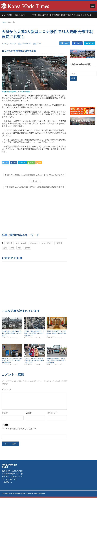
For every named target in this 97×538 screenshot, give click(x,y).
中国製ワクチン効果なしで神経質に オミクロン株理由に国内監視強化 (12, 360)
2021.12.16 (6, 364)
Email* (28, 413)
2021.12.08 (28, 364)
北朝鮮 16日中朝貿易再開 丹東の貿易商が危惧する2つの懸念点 (11, 333)
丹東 (5, 248)
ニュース (12, 44)
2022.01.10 (6, 337)
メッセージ (6, 389)
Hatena (90, 43)
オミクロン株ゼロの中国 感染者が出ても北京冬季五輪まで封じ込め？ (34, 360)
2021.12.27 (51, 337)
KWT (39, 44)
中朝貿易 (59, 243)
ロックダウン (47, 243)
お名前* (5, 413)
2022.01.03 (28, 337)
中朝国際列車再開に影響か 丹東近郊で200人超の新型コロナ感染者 (56, 360)
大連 (12, 248)
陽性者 (27, 248)
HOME (34, 181)
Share (79, 43)
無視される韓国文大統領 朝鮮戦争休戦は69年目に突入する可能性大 (35, 175)
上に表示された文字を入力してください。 (20, 429)
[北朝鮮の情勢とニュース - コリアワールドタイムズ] (25, 5)
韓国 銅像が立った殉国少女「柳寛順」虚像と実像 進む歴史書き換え (33, 187)
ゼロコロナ (34, 243)
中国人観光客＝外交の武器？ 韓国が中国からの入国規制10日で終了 (58, 15)
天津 (19, 248)
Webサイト (52, 413)
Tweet (66, 43)
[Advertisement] (34, 210)
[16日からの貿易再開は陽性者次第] (34, 73)
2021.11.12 (51, 364)
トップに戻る (89, 533)
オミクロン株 (21, 243)
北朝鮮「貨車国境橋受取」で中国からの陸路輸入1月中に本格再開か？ (34, 333)
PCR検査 (9, 243)
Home (4, 22)
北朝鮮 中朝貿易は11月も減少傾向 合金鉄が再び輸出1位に (56, 333)
